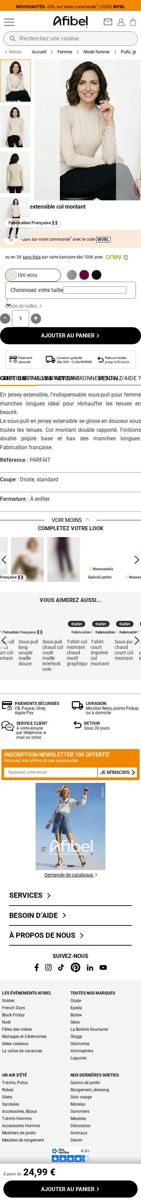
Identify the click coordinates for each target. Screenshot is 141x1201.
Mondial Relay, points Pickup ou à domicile (112, 711)
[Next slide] (136, 559)
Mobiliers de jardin (19, 1133)
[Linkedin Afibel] (90, 968)
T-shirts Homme (16, 1118)
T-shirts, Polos (15, 1082)
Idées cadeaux (15, 1043)
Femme (64, 51)
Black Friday (13, 1015)
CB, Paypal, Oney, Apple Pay (30, 711)
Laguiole (78, 1058)
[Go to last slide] (4, 559)
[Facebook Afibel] (37, 969)
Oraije (75, 1000)
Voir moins (67, 520)
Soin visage (81, 1097)
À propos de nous (44, 935)
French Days (13, 1007)
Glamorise (79, 1043)
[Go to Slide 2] (15, 126)
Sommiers (79, 1111)
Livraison (96, 703)
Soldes (8, 1000)
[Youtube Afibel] (103, 968)
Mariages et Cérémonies (24, 1036)
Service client (31, 723)
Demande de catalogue (69, 875)
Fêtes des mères (17, 1029)
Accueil (39, 51)
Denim (76, 1140)
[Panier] (134, 22)
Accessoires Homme (21, 1125)
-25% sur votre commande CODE (70, 6)
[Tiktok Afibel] (61, 968)
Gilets (7, 1097)
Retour (92, 723)
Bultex (76, 1015)
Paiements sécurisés (37, 703)
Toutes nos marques (92, 993)
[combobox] (94, 290)
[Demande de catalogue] (70, 868)
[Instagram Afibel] (48, 968)
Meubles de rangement (23, 1140)
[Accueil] (70, 22)
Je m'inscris (115, 772)
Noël (6, 1022)
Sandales (10, 1104)
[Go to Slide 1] (15, 80)
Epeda (76, 1007)
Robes (7, 1089)
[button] (74, 129)
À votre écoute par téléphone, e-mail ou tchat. (31, 733)
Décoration (80, 1125)
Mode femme (97, 51)
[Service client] (7, 729)
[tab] (119, 380)
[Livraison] (77, 708)
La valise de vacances (22, 1051)
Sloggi (76, 1036)
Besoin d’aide (35, 915)
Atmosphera (81, 1051)
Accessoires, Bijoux (19, 1111)
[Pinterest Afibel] (75, 970)
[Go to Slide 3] (15, 172)
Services (27, 895)
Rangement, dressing (89, 1089)
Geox (75, 1022)
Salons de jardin (85, 1082)
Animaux (78, 1133)
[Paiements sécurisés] (7, 708)
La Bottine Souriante (89, 1029)
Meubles (78, 1118)
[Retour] (77, 726)
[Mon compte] (121, 22)
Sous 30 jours (97, 728)
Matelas (77, 1104)
